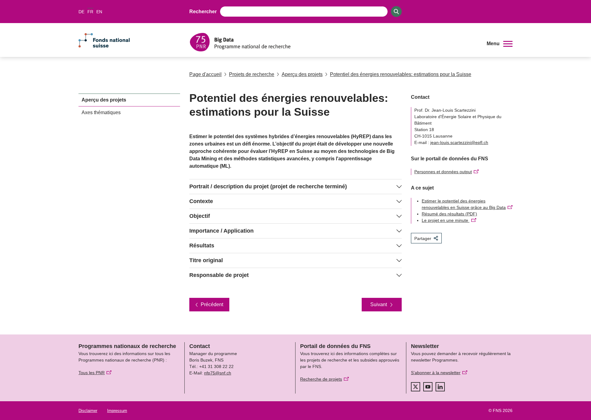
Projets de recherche (251, 74)
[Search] (396, 11)
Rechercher (203, 11)
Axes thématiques (101, 112)
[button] (500, 43)
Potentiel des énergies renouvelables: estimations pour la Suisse (400, 74)
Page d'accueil (205, 74)
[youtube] (427, 386)
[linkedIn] (440, 386)
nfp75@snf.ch (217, 372)
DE (81, 11)
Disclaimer (87, 410)
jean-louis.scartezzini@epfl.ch (459, 142)
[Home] (333, 42)
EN (99, 11)
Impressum (117, 410)
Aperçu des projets (302, 74)
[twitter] (415, 386)
